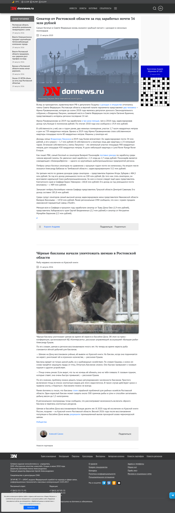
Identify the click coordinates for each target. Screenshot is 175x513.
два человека (129, 107)
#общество (41, 422)
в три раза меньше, (91, 120)
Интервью (93, 8)
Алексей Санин (56, 433)
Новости (73, 8)
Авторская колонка (116, 456)
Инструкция (64, 456)
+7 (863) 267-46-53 (57, 493)
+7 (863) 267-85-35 (57, 490)
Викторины (100, 456)
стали (75, 390)
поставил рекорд (108, 155)
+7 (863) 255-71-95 (18, 490)
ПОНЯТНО (31, 507)
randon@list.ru (56, 495)
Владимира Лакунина (61, 139)
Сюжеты (82, 8)
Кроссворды (87, 456)
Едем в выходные (48, 456)
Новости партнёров (135, 456)
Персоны (75, 456)
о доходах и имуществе (111, 104)
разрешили (75, 414)
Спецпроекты (105, 8)
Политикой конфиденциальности (30, 503)
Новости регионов (154, 456)
